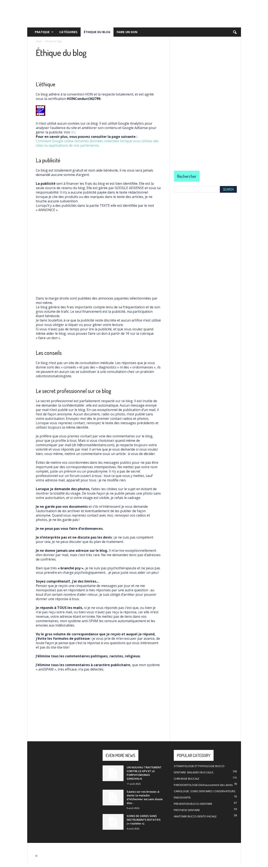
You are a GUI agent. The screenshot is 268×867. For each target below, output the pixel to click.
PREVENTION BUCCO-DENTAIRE (193, 804)
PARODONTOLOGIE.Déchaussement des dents (203, 785)
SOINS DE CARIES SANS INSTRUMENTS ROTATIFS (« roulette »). (144, 819)
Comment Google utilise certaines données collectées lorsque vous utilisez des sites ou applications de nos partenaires (97, 143)
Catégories (68, 32)
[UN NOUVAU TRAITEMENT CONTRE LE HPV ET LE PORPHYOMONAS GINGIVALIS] (113, 773)
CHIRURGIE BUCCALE (186, 778)
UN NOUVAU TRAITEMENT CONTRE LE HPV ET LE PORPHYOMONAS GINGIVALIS (144, 772)
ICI (73, 132)
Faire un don (127, 32)
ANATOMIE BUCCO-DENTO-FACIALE (195, 816)
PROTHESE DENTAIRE (187, 810)
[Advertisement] (98, 254)
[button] (234, 32)
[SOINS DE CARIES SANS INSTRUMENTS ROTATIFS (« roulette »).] (113, 822)
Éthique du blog (97, 32)
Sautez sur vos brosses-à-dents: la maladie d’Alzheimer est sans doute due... (145, 797)
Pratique (42, 32)
